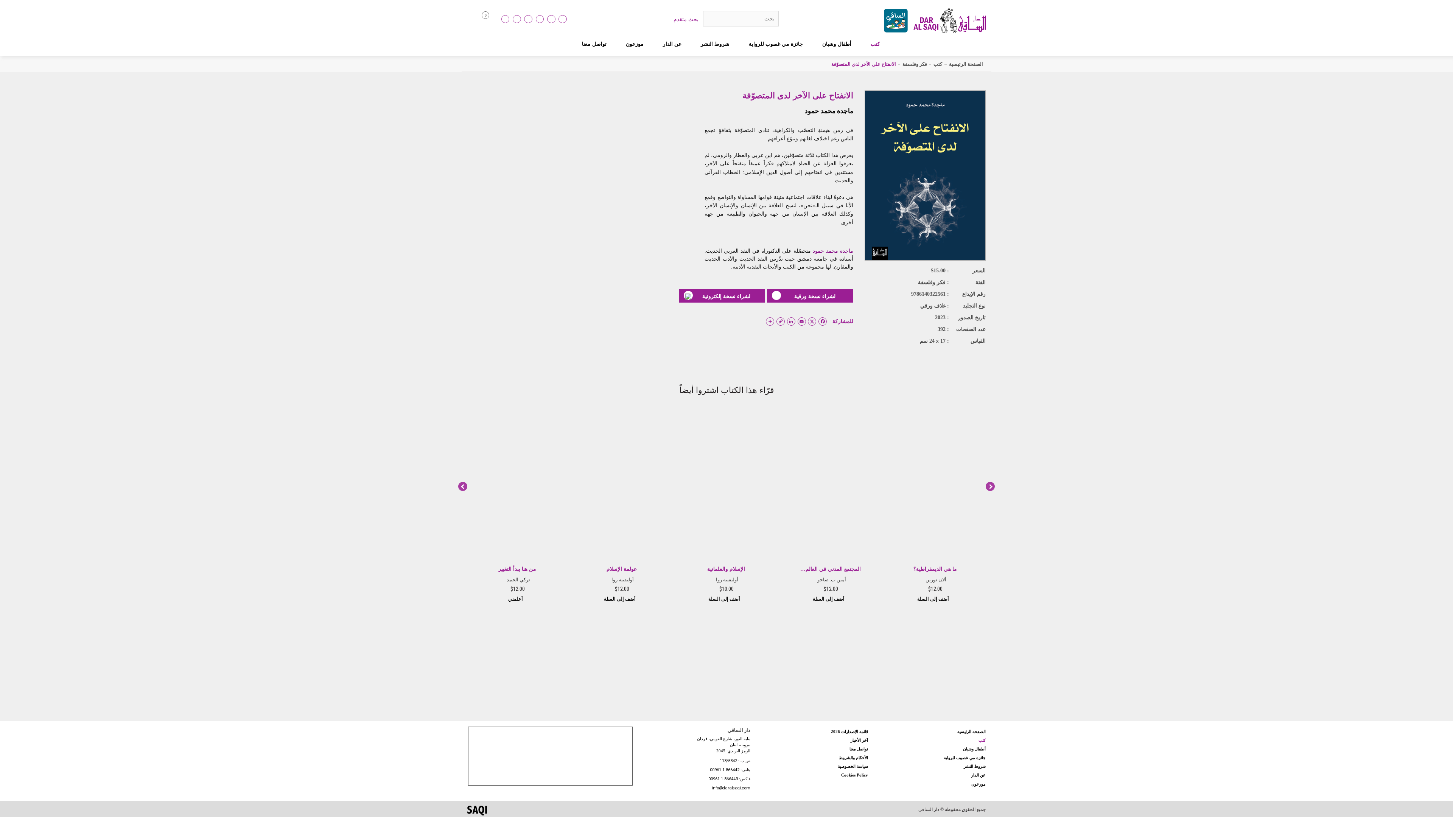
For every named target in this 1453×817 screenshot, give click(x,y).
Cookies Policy (854, 775)
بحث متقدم (686, 19)
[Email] (551, 19)
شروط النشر (715, 44)
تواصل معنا (594, 44)
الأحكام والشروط (853, 757)
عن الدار (672, 44)
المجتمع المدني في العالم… (830, 569)
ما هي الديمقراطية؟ (935, 569)
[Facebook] (517, 19)
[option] (935, 506)
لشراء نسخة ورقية (814, 296)
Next (990, 486)
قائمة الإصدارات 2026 (849, 731)
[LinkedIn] (505, 19)
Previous (462, 486)
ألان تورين (936, 579)
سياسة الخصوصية (853, 766)
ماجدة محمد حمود (829, 111)
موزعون (635, 44)
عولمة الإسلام (622, 569)
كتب (875, 44)
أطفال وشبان (836, 44)
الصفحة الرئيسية (966, 64)
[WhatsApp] (562, 19)
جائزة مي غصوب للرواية (776, 44)
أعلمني (516, 599)
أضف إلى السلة (933, 598)
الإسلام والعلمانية (726, 569)
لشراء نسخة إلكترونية (726, 296)
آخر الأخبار (859, 740)
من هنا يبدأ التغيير (517, 569)
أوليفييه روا (727, 579)
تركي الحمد (518, 579)
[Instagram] (528, 19)
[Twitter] (540, 19)
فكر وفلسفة (914, 64)
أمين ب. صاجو (831, 579)
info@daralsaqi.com (731, 788)
